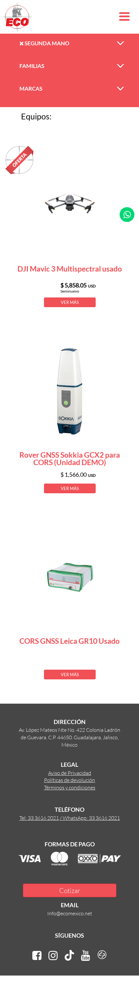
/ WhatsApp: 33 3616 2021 (90, 818)
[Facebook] (36, 955)
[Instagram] (53, 955)
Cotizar (69, 890)
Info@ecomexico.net (69, 913)
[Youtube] (85, 955)
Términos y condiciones (69, 787)
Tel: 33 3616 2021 (39, 818)
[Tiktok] (69, 955)
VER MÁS (70, 302)
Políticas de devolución (69, 780)
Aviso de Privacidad (69, 773)
